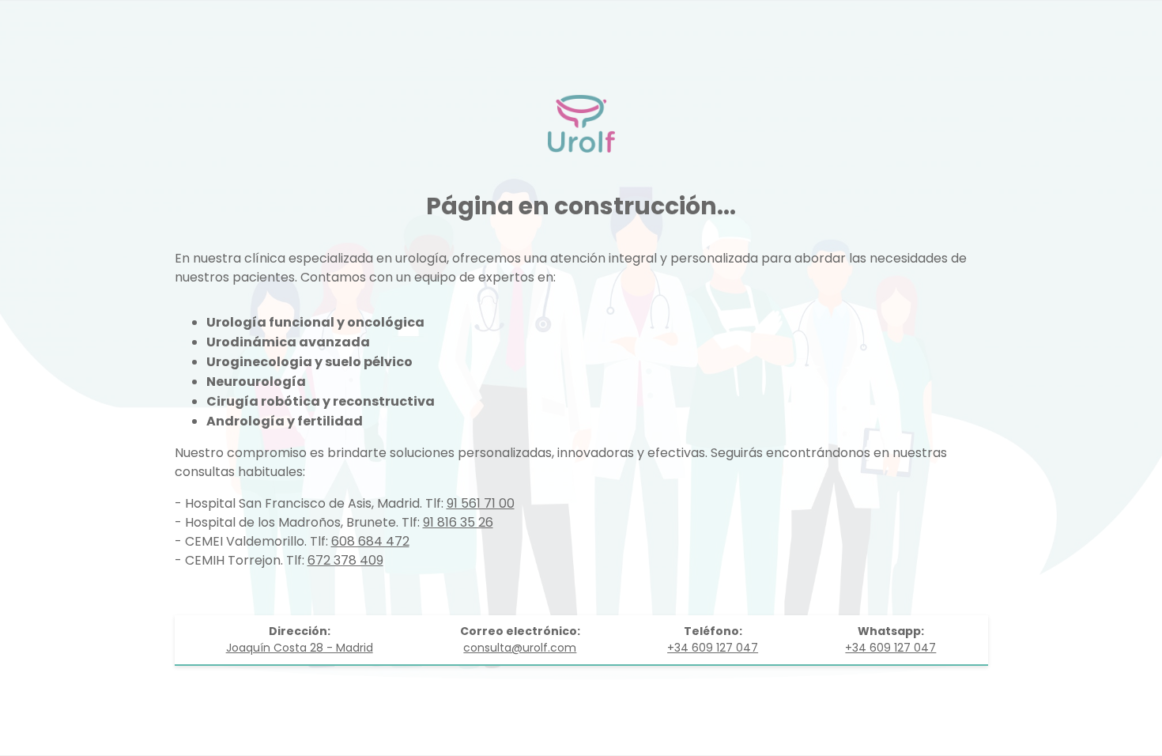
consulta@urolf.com (519, 648)
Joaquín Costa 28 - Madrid (299, 648)
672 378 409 (345, 560)
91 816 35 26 (458, 522)
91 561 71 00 (481, 503)
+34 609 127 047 (712, 648)
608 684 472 (370, 541)
